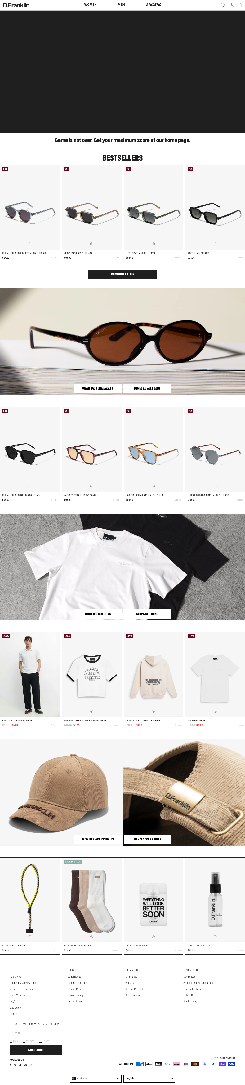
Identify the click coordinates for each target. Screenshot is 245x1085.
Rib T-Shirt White (196, 720)
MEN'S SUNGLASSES (147, 388)
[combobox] (96, 1079)
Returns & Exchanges (21, 989)
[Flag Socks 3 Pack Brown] (92, 900)
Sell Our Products (134, 989)
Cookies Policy (75, 995)
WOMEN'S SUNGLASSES (97, 388)
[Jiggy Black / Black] (215, 207)
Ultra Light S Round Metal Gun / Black (208, 495)
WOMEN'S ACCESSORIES (98, 839)
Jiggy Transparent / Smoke (78, 253)
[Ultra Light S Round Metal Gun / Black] (215, 449)
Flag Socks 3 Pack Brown (77, 946)
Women (30, 1041)
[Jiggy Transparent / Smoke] (92, 207)
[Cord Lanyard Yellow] (30, 900)
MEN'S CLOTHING (147, 614)
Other (46, 1041)
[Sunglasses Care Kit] (215, 900)
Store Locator (133, 995)
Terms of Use (75, 1001)
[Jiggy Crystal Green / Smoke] (153, 207)
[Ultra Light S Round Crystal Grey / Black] (30, 207)
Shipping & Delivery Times (23, 983)
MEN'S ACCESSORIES (147, 839)
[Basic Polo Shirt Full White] (30, 674)
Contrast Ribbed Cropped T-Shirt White (85, 720)
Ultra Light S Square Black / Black (21, 495)
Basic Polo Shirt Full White (17, 720)
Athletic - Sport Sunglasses (198, 983)
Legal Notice (74, 977)
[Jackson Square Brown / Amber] (92, 449)
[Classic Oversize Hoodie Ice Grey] (153, 674)
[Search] (223, 5)
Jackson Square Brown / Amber (81, 495)
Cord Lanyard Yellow (14, 946)
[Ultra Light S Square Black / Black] (30, 449)
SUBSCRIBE (35, 1050)
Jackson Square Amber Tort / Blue (144, 495)
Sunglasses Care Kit (199, 946)
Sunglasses (189, 977)
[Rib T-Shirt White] (215, 674)
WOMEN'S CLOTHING (98, 614)
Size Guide (15, 1008)
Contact (14, 1014)
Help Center (16, 977)
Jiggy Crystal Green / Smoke (141, 253)
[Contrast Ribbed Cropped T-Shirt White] (92, 674)
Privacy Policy (75, 989)
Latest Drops (190, 995)
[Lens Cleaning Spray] (153, 900)
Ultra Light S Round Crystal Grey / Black (24, 253)
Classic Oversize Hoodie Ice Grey (144, 720)
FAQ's (13, 1001)
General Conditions (78, 983)
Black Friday (190, 1001)
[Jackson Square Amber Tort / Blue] (153, 449)
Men (15, 1041)
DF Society (131, 977)
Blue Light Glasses (193, 989)
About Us (130, 983)
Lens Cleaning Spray (137, 946)
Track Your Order (19, 995)
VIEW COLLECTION (122, 274)
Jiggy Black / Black (198, 253)
